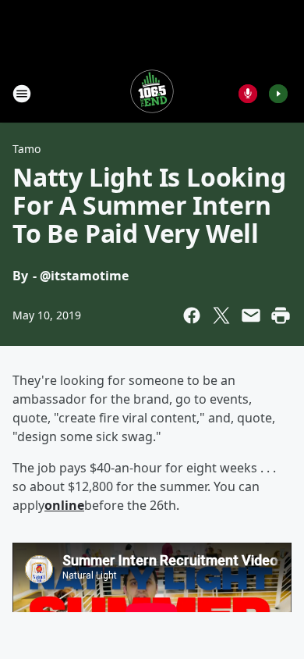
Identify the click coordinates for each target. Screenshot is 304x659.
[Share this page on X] (221, 315)
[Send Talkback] (248, 93)
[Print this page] (281, 315)
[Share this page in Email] (251, 315)
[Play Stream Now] (278, 93)
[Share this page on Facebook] (192, 315)
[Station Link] (152, 93)
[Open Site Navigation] (21, 93)
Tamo (26, 148)
